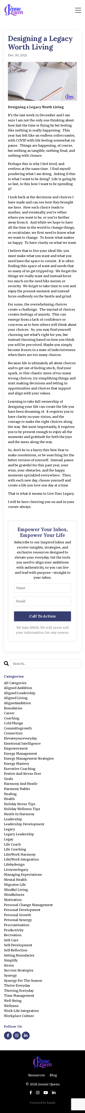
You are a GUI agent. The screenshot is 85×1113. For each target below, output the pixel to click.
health (9, 799)
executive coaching (19, 769)
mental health (15, 880)
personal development (22, 910)
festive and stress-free (22, 774)
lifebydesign (14, 864)
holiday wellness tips (22, 809)
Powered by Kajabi (42, 1103)
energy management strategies (29, 758)
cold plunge (13, 723)
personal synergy (18, 920)
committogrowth (18, 728)
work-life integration (21, 1011)
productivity (14, 930)
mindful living (16, 890)
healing (10, 794)
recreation (12, 935)
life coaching (15, 849)
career (9, 713)
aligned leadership (19, 693)
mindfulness (14, 895)
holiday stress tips (19, 804)
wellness (11, 1006)
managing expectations (23, 874)
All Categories (15, 683)
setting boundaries (19, 955)
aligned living (15, 698)
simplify (11, 960)
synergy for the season (23, 981)
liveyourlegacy (16, 870)
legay (8, 839)
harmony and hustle (20, 784)
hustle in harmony (19, 814)
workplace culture (19, 1016)
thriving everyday (19, 991)
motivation (13, 900)
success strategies (18, 970)
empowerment (16, 748)
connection (13, 733)
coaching (11, 718)
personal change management (28, 905)
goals (8, 779)
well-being (13, 1001)
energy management (20, 753)
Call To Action (42, 616)
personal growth (17, 915)
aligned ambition (18, 688)
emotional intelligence (22, 743)
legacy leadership (19, 834)
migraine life (15, 885)
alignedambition (17, 703)
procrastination (16, 925)
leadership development (24, 824)
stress (9, 965)
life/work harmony (20, 854)
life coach (12, 844)
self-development (18, 945)
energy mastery (16, 764)
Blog (53, 1075)
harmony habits (17, 789)
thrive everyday (17, 985)
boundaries (13, 708)
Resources (36, 1075)
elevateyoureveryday (20, 738)
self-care (11, 940)
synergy (10, 975)
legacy (9, 829)
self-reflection (15, 950)
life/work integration (21, 859)
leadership (13, 819)
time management (19, 996)
